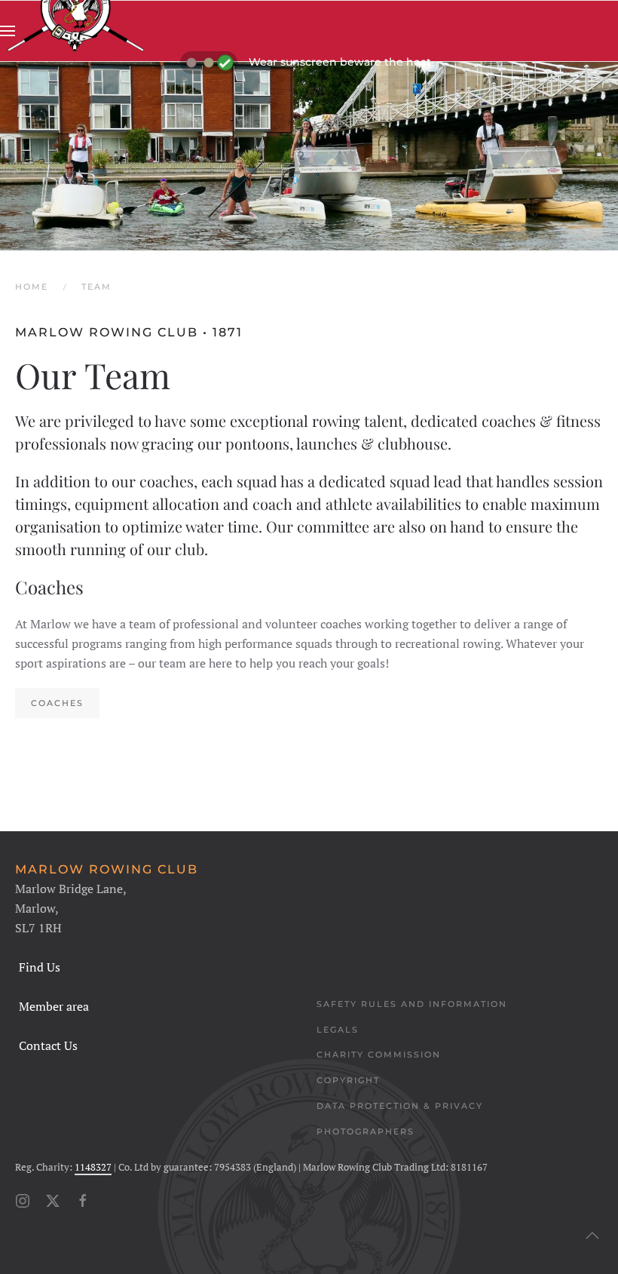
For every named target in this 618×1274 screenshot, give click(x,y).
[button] (7, 31)
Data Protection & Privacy (400, 1106)
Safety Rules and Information (412, 1004)
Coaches (57, 703)
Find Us (39, 967)
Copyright (348, 1080)
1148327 (93, 1167)
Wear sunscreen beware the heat (340, 62)
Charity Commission (379, 1054)
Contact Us (48, 1045)
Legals (338, 1029)
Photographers (366, 1131)
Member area (54, 1006)
